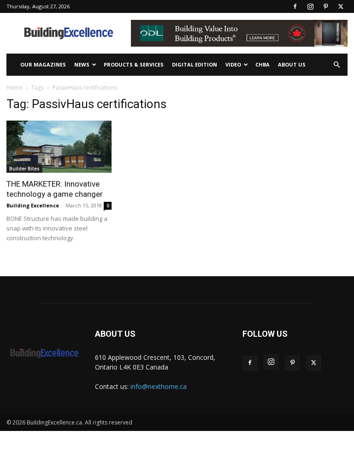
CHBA (262, 64)
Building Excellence (32, 205)
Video (233, 64)
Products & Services (134, 64)
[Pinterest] (325, 6)
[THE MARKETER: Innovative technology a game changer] (59, 147)
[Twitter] (341, 6)
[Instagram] (310, 6)
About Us (292, 64)
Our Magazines (43, 64)
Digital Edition (194, 64)
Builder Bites (24, 168)
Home (14, 87)
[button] (336, 65)
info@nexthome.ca (158, 386)
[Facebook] (295, 6)
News (81, 64)
